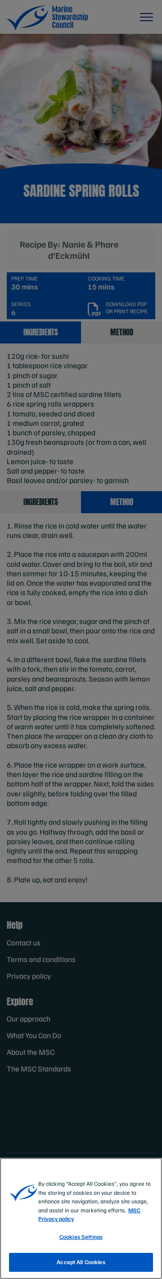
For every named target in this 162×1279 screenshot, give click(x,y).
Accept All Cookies (81, 1261)
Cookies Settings (81, 1236)
